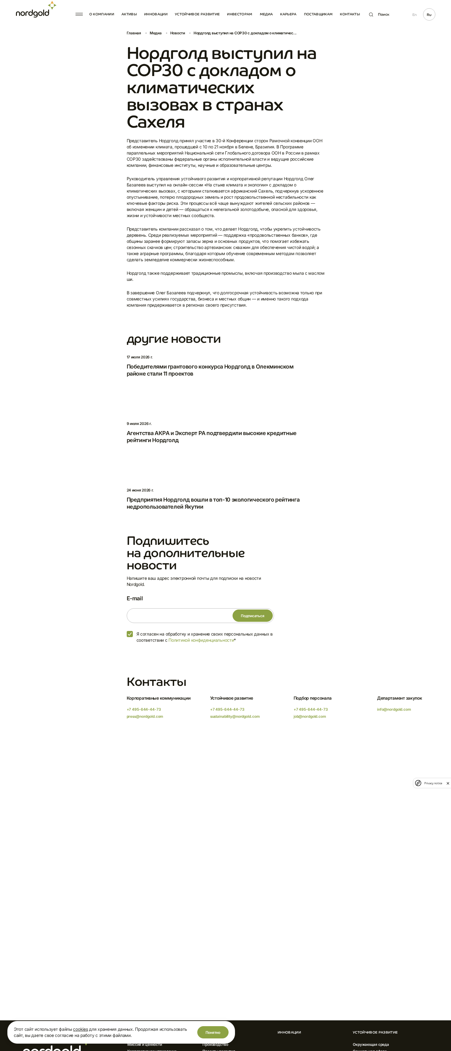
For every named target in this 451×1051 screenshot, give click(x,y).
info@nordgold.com (394, 709)
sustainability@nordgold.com (235, 716)
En (414, 15)
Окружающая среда (371, 1044)
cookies (80, 1029)
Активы (129, 14)
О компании (101, 14)
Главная (134, 33)
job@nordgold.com (310, 716)
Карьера (288, 14)
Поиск (383, 14)
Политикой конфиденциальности (201, 640)
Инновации (156, 14)
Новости (177, 33)
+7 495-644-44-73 (144, 709)
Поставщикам (318, 14)
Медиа (266, 14)
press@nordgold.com (145, 716)
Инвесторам (239, 14)
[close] (448, 783)
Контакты (350, 14)
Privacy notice (433, 783)
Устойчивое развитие (197, 14)
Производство (215, 1044)
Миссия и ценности (144, 1044)
